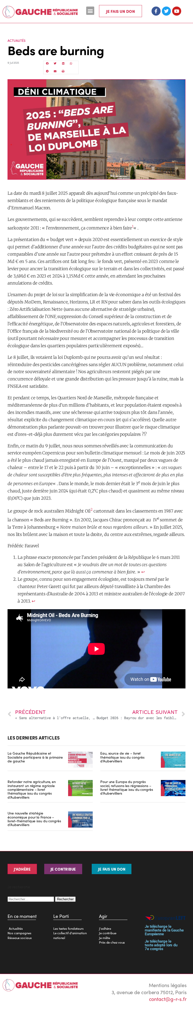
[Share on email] (55, 71)
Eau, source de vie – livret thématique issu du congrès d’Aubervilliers (122, 757)
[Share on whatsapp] (71, 63)
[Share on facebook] (47, 63)
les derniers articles (34, 737)
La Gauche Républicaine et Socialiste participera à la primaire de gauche (35, 757)
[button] (90, 11)
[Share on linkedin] (63, 63)
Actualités (16, 40)
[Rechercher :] (31, 898)
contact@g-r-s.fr (168, 998)
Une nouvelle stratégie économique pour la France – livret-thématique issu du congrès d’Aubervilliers (34, 818)
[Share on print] (63, 71)
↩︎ (143, 572)
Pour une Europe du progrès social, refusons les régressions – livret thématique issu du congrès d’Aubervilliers (126, 787)
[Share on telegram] (47, 71)
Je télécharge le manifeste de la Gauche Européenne (164, 930)
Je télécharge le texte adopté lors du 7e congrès (161, 945)
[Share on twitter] (55, 63)
